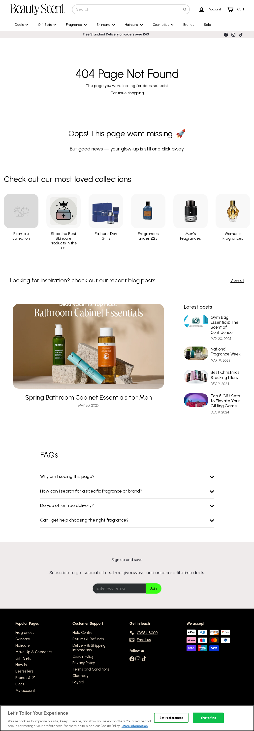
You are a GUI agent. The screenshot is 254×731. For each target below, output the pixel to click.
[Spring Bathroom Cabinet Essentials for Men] (88, 346)
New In (21, 665)
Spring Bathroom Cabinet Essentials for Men (88, 397)
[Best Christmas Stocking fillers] (196, 376)
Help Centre (82, 632)
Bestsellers (24, 671)
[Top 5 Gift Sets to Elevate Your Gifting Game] (196, 400)
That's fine (208, 718)
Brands (188, 25)
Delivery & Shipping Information (88, 647)
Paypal (78, 682)
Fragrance (74, 25)
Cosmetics (161, 25)
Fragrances (24, 632)
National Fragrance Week (226, 351)
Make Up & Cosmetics (33, 652)
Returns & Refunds (88, 639)
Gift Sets (45, 25)
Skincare (103, 25)
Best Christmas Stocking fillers (225, 375)
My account (25, 690)
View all (237, 280)
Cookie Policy (83, 656)
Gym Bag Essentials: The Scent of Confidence (224, 325)
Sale (207, 25)
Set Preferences (171, 718)
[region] (127, 718)
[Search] (185, 9)
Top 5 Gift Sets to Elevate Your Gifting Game (225, 401)
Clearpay (80, 675)
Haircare (132, 25)
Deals (19, 25)
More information (135, 726)
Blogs (19, 684)
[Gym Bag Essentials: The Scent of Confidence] (196, 321)
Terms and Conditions (90, 669)
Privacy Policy (83, 663)
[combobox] (131, 9)
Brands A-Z (25, 677)
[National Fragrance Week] (196, 353)
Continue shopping (127, 92)
